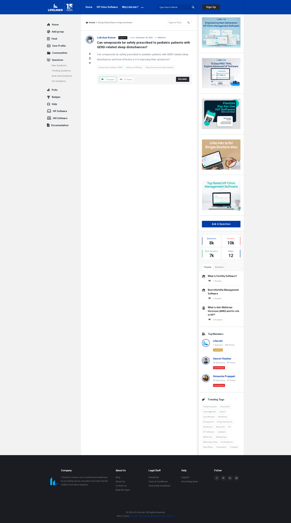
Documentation (60, 125)
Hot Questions (59, 81)
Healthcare (208, 426)
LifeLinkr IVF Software (140, 516)
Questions (57, 60)
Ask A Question (221, 224)
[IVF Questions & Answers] (64, 7)
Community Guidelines (159, 485)
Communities (59, 53)
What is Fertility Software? (222, 276)
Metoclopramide (210, 442)
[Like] (90, 53)
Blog (118, 477)
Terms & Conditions (158, 481)
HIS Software (60, 118)
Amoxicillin (225, 406)
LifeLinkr (218, 341)
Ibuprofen (220, 426)
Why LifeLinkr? (130, 7)
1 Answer (217, 280)
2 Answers (218, 319)
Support (185, 477)
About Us (120, 481)
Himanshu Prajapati (224, 376)
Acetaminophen (210, 406)
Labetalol (222, 432)
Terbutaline (221, 447)
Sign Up (211, 7)
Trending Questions (61, 70)
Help (54, 104)
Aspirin (222, 411)
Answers (219, 267)
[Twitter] (223, 478)
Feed (54, 38)
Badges (56, 97)
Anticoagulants (209, 411)
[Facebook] (216, 478)
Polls (55, 90)
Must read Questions (62, 76)
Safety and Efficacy (134, 67)
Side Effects (208, 447)
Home (89, 7)
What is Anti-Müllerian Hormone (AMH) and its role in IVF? (223, 311)
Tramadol (234, 447)
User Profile (59, 45)
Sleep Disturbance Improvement (160, 67)
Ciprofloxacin (209, 416)
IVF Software (208, 432)
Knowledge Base (189, 481)
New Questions (59, 65)
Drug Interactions (224, 421)
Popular (207, 267)
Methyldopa (221, 437)
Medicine (162, 37)
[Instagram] (236, 478)
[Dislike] (90, 63)
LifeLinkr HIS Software (163, 516)
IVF (229, 426)
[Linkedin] (229, 478)
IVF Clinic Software (107, 7)
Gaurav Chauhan (222, 358)
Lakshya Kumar (106, 37)
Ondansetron (227, 442)
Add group (58, 31)
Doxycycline (208, 421)
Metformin (208, 437)
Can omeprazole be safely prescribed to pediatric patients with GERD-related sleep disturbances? (144, 45)
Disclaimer (154, 477)
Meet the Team (123, 490)
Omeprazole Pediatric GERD (110, 67)
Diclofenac (222, 416)
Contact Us (121, 485)
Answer (182, 79)
